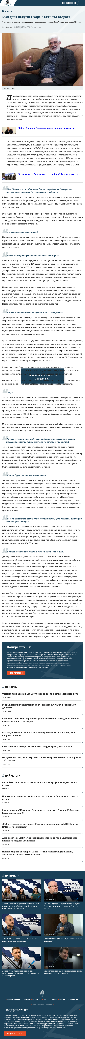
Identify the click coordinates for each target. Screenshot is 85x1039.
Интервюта (9, 11)
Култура (62, 1000)
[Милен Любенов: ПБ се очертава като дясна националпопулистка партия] (63, 958)
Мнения (49, 1004)
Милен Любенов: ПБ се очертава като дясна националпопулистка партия (63, 972)
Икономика (36, 1000)
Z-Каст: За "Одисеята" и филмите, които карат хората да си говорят (19, 939)
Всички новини (69, 3)
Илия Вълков (7, 27)
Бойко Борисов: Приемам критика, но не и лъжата (46, 128)
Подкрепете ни (16, 673)
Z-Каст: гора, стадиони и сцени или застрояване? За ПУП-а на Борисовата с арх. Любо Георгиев (21, 973)
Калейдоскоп (38, 1004)
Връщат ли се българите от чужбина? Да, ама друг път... (49, 174)
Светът (47, 1000)
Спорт (54, 1000)
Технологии (73, 1000)
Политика (26, 1000)
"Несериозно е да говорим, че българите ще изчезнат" (63, 939)
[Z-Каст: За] (21, 925)
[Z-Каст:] (63, 890)
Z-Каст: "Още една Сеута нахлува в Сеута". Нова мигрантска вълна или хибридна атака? (62, 906)
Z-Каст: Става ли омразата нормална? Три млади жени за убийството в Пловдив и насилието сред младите (20, 906)
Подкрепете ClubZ (15, 1034)
